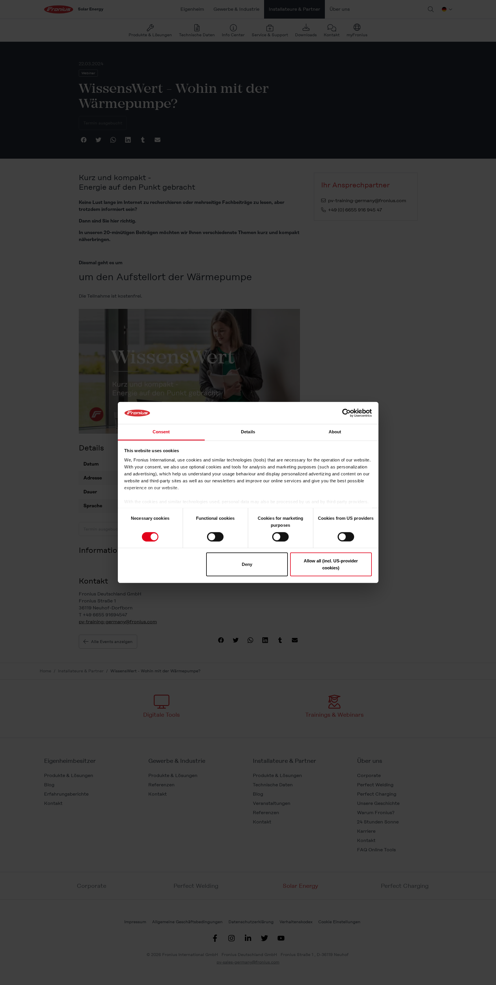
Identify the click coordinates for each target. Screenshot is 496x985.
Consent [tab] (161, 432)
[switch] (215, 536)
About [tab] (335, 432)
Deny (247, 564)
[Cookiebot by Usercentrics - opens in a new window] (346, 413)
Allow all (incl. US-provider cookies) (331, 564)
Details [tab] (248, 432)
